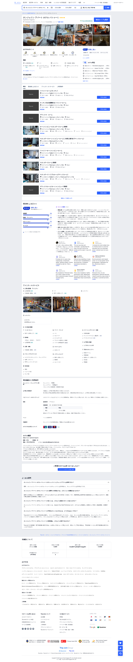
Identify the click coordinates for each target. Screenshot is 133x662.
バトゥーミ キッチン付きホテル (86, 595)
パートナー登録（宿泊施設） (67, 624)
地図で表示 (85, 81)
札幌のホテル (57, 604)
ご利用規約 (43, 624)
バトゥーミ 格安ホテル (41, 595)
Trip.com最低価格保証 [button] (87, 20)
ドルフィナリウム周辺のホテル (57, 583)
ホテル (47, 535)
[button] (84, 2)
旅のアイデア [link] (72, 2)
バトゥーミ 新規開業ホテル (28, 595)
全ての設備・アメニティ (29, 70)
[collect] (120, 643)
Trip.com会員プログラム (65, 619)
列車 (41, 2)
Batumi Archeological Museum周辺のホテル (32, 586)
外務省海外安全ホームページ (29, 622)
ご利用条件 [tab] (60, 86)
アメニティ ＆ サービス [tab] (48, 86)
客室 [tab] (24, 86)
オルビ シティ (47, 571)
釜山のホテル (81, 604)
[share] (120, 648)
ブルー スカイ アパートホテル (73, 568)
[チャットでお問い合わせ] (120, 653)
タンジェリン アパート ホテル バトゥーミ (41, 17)
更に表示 (25, 78)
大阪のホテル (41, 604)
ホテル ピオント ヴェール (91, 574)
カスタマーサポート (27, 617)
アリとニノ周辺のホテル (43, 583)
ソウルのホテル (25, 604)
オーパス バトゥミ (79, 574)
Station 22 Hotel (55, 571)
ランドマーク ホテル (87, 568)
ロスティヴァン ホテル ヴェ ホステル (82, 571)
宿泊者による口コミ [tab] (33, 86)
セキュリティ (63, 632)
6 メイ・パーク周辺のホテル (29, 583)
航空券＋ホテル (33, 2)
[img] (40, 35)
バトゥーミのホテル (83, 535)
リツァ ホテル (96, 571)
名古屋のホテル (65, 604)
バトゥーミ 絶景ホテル (54, 595)
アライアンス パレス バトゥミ (41, 568)
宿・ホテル (17, 2)
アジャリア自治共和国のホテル (69, 535)
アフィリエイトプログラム (66, 622)
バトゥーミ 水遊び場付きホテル (29, 598)
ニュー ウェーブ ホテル (66, 571)
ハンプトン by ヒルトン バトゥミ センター (32, 571)
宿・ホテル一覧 (63, 627)
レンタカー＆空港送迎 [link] (60, 2)
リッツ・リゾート (38, 574)
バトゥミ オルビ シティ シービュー (30, 577)
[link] (101, 2)
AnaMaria (103, 571)
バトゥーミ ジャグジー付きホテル (69, 595)
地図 (80, 2)
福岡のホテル (49, 604)
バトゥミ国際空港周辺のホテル (51, 586)
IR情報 (61, 617)
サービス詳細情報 (26, 624)
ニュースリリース (45, 619)
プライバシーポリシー (46, 627)
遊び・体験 (48, 2)
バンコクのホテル (90, 604)
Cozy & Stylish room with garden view (53, 574)
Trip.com (42, 535)
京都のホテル (73, 604)
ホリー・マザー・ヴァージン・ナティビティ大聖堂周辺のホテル (37, 589)
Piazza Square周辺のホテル (91, 583)
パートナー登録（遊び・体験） (67, 629)
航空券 (25, 2)
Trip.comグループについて (47, 629)
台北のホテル (98, 604)
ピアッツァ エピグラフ (27, 574)
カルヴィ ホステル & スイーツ (57, 568)
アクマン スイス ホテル (27, 568)
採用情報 (43, 622)
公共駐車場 (27, 291)
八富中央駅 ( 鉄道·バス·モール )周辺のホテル (71, 586)
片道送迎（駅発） (29, 293)
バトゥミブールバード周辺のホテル (75, 583)
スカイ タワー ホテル (68, 574)
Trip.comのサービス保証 (27, 619)
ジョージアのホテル (55, 535)
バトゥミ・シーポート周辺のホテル (92, 586)
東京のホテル (34, 604)
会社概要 (43, 617)
